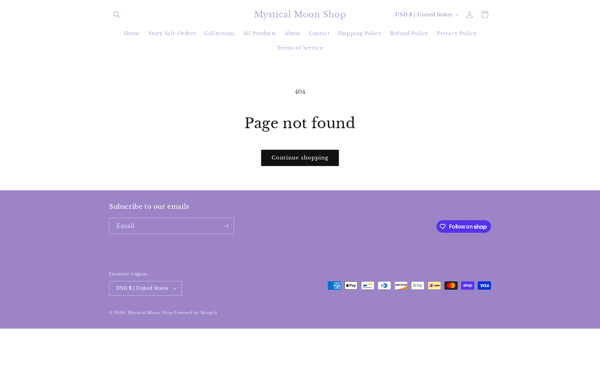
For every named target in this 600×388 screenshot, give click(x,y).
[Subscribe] (226, 226)
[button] (116, 14)
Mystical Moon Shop (150, 312)
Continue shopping (300, 157)
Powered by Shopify (196, 312)
